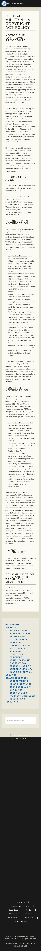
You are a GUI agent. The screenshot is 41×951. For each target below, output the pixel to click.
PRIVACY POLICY (26, 943)
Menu (36, 3)
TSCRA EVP (17, 199)
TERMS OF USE (20, 946)
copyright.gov (17, 97)
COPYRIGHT (11, 943)
